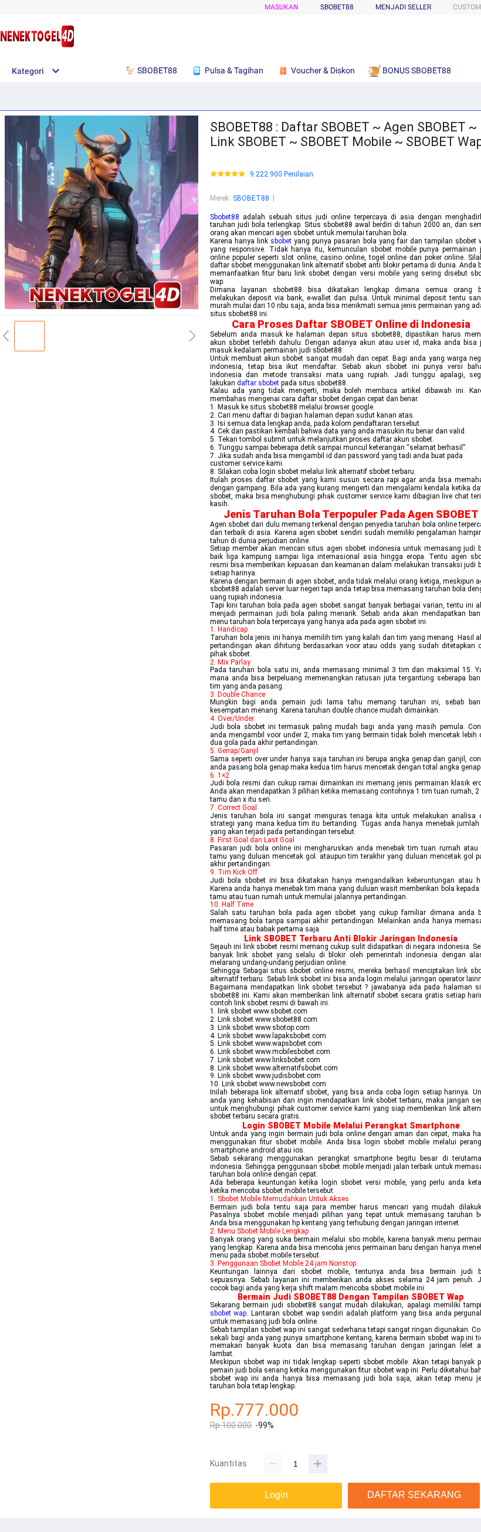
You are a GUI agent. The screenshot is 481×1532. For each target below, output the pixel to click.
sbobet (281, 241)
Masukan (282, 7)
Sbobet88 (224, 217)
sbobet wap (228, 1313)
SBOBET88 (251, 198)
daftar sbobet (258, 383)
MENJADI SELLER (403, 7)
